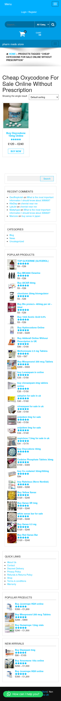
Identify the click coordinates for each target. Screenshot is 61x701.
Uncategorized (17, 241)
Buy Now (16, 151)
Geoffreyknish (16, 197)
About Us (11, 562)
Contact (11, 565)
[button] (23, 694)
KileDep (13, 203)
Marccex (14, 216)
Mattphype (15, 209)
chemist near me (29, 203)
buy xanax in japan (31, 216)
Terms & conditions (16, 580)
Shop (9, 577)
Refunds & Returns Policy (19, 574)
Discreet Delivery (15, 568)
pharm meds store (13, 44)
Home (12, 53)
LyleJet (13, 206)
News (12, 238)
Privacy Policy (14, 571)
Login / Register (29, 11)
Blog (12, 235)
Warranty (11, 584)
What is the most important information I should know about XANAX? (31, 199)
